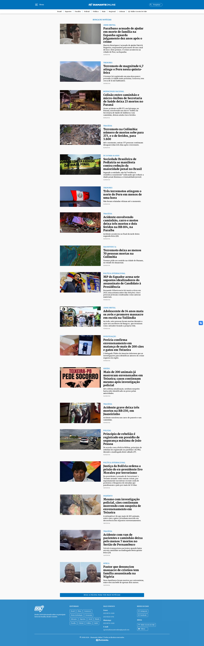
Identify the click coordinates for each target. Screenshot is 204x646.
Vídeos (143, 629)
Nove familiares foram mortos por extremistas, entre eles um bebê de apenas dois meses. (123, 581)
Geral (90, 619)
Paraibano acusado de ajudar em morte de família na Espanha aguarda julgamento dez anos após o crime (123, 35)
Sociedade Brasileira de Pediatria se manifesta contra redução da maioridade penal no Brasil (122, 164)
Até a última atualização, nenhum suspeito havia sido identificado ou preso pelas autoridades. (121, 391)
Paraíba (78, 11)
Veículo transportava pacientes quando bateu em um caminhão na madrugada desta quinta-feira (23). (122, 550)
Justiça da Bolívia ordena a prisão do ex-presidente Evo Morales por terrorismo (122, 469)
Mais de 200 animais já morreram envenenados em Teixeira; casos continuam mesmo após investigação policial (123, 378)
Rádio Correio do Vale (139, 11)
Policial (86, 11)
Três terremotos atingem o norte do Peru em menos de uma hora (122, 194)
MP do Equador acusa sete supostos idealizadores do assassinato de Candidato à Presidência (122, 282)
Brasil (59, 11)
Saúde (96, 623)
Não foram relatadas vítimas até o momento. (122, 201)
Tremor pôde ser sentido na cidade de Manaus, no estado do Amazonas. (123, 261)
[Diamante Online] (102, 4)
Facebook (143, 615)
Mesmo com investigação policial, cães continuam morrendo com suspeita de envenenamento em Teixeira (122, 506)
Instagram (143, 611)
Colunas (122, 11)
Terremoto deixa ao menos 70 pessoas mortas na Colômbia (122, 253)
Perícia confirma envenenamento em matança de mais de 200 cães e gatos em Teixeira (123, 345)
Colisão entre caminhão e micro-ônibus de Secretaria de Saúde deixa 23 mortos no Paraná (123, 100)
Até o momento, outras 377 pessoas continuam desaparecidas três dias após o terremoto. (123, 144)
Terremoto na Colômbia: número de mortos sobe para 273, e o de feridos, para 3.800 (123, 134)
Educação (74, 619)
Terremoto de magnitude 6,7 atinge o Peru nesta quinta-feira (123, 69)
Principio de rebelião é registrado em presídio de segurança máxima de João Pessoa (122, 439)
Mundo (97, 619)
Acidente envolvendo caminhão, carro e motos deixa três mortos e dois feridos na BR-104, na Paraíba (120, 223)
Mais (103, 11)
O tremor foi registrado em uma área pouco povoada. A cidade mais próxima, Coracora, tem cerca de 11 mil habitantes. (123, 78)
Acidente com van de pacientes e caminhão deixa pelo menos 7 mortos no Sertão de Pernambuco (123, 539)
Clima (79, 611)
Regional (112, 11)
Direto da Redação (77, 615)
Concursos (87, 611)
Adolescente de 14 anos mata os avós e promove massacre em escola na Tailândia (123, 314)
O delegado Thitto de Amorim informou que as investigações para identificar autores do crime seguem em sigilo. (123, 355)
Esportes (68, 11)
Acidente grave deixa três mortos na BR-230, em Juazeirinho (121, 411)
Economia (89, 615)
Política (95, 11)
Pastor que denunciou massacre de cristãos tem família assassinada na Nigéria (121, 572)
